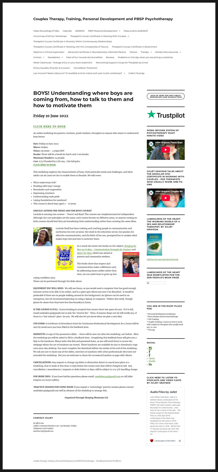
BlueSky (152, 361)
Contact (37, 57)
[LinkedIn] (150, 365)
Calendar (67, 31)
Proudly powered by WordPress (108, 461)
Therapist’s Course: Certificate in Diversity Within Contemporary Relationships (72, 41)
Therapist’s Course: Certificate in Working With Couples (98, 36)
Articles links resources (166, 52)
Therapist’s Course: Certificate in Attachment (134, 47)
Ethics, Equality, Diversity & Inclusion (51, 68)
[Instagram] (150, 349)
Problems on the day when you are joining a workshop (145, 57)
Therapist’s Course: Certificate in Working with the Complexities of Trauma (70, 47)
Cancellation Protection (85, 68)
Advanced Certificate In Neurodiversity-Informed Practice (97, 52)
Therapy (145, 52)
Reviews (110, 57)
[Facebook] (149, 352)
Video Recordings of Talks (46, 31)
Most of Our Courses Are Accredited (84, 57)
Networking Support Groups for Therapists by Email (122, 62)
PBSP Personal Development (102, 31)
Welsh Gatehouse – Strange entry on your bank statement (62, 62)
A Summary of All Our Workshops (50, 36)
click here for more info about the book (162, 259)
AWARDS (80, 31)
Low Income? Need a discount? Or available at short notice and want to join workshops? (77, 73)
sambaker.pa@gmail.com (107, 376)
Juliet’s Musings (136, 73)
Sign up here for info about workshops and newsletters (166, 96)
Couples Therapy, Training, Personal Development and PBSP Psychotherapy (103, 19)
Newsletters (54, 57)
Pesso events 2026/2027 (136, 31)
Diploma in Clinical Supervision (48, 52)
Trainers (133, 52)
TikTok (152, 359)
